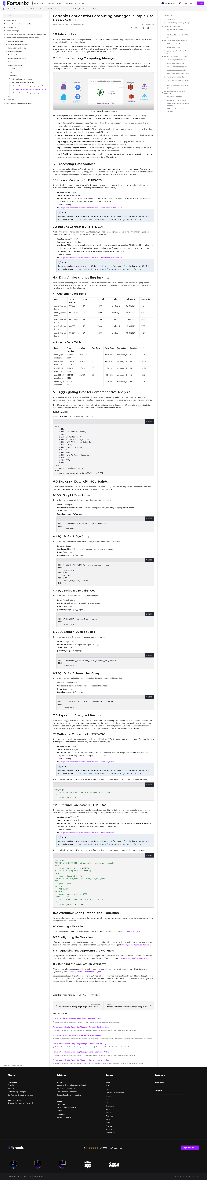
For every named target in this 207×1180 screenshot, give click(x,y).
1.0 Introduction (169, 19)
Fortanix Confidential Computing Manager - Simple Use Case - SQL (30, 89)
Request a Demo (189, 1148)
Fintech (60, 1111)
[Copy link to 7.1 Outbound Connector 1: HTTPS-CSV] (108, 734)
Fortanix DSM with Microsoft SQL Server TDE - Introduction (77, 1035)
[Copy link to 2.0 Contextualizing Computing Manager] (119, 58)
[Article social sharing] (143, 28)
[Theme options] (180, 3)
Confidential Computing (115, 1093)
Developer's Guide (14, 55)
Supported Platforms (15, 51)
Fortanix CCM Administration (17, 48)
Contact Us (110, 1106)
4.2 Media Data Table (173, 47)
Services (109, 1126)
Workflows (68, 9)
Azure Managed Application (17, 58)
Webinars (109, 1116)
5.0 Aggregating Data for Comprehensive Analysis (177, 52)
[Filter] (45, 16)
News (108, 1123)
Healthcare (61, 1104)
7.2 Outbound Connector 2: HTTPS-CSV (178, 87)
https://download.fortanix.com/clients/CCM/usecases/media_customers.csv (91, 257)
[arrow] (162, 26)
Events (108, 1113)
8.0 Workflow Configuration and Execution (174, 92)
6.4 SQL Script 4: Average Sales (176, 70)
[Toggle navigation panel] (49, 17)
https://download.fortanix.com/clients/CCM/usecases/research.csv (88, 832)
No (96, 995)
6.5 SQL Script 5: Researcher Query (178, 73)
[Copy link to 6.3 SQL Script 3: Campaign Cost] (100, 591)
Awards (108, 1109)
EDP (11, 72)
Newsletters (110, 1133)
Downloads (10, 100)
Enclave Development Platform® (20, 1103)
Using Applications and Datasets (22, 79)
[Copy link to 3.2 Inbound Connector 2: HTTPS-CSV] (106, 227)
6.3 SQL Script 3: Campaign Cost (177, 67)
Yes (84, 995)
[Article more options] (152, 28)
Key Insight (12, 1088)
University (109, 1096)
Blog (107, 1099)
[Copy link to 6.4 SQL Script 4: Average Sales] (98, 632)
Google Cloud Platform (129, 219)
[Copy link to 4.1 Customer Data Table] (89, 294)
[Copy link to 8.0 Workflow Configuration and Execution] (122, 913)
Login (201, 3)
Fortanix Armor (11, 27)
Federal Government (65, 1117)
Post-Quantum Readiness (67, 1092)
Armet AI (11, 1085)
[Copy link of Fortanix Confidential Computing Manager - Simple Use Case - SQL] (75, 20)
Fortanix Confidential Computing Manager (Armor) (32, 9)
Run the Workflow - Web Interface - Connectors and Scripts (77, 1019)
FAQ (9, 96)
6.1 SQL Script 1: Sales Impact (176, 60)
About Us (109, 1083)
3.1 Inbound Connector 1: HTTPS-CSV (177, 31)
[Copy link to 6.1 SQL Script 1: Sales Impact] (95, 495)
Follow (135, 28)
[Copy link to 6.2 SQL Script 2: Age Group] (93, 536)
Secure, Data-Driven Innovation (69, 1095)
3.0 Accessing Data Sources (172, 26)
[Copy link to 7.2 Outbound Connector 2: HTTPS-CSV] (109, 805)
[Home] (16, 3)
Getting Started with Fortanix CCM (19, 44)
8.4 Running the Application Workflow (175, 110)
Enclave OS (13, 69)
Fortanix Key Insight (12, 31)
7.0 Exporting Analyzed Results (174, 77)
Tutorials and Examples (54, 9)
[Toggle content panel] (157, 17)
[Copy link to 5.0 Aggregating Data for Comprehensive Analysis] (133, 392)
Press (108, 1119)
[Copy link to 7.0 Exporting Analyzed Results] (104, 715)
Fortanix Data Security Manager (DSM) (18, 24)
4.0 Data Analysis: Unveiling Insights (175, 40)
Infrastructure (12, 62)
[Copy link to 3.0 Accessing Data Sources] (98, 164)
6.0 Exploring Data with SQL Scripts (175, 56)
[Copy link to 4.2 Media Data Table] (85, 342)
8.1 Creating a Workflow (174, 97)
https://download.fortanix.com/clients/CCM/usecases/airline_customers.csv (91, 208)
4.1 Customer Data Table (175, 44)
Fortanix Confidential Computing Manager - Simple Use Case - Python (30, 86)
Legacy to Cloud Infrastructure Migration (72, 1085)
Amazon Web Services (85, 219)
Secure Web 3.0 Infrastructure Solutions (19, 103)
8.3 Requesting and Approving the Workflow (178, 105)
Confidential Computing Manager (20, 1095)
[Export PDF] (148, 28)
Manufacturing (62, 1114)
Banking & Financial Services (67, 1107)
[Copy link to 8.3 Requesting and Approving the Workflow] (117, 951)
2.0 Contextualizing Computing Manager (177, 23)
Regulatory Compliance (66, 1088)
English (190, 3)
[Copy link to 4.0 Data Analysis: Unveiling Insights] (112, 277)
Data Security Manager (17, 1092)
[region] (103, 447)
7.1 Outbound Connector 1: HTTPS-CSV (178, 81)
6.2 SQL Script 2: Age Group (175, 63)
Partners (109, 1086)
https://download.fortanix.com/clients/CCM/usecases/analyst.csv (87, 762)
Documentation (13, 9)
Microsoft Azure (106, 219)
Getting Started (11, 20)
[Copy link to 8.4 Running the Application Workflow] (109, 964)
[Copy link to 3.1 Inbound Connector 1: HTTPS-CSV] (105, 180)
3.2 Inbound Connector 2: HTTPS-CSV (177, 36)
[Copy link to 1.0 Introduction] (80, 34)
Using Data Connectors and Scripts (86, 9)
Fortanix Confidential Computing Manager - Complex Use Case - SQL (30, 93)
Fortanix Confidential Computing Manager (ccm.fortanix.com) (26, 34)
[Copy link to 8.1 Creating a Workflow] (88, 926)
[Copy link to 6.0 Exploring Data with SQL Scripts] (111, 481)
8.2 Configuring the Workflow (176, 100)
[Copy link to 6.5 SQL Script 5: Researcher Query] (103, 673)
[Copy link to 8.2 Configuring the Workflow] (96, 937)
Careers (108, 1089)
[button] (22, 16)
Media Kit (109, 1129)
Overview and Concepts (15, 41)
